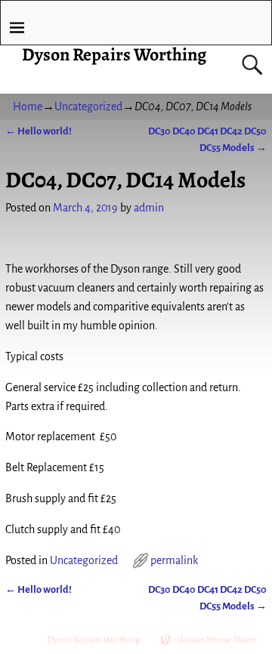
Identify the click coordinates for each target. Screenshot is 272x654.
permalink (174, 560)
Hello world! (38, 131)
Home (27, 106)
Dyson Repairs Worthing (114, 54)
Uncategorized (88, 106)
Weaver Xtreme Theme (217, 640)
